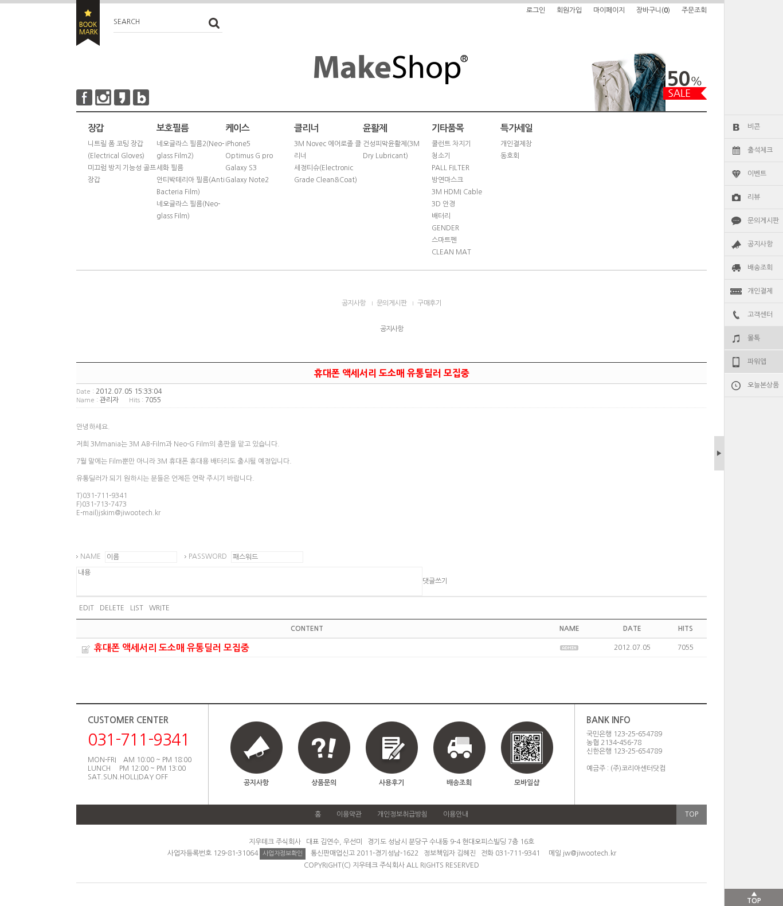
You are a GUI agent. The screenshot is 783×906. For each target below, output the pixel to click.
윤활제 (375, 128)
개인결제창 (516, 143)
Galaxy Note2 (247, 180)
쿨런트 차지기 (451, 143)
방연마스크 (447, 180)
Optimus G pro (249, 155)
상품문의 (323, 782)
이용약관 (349, 814)
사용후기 (391, 782)
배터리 (441, 216)
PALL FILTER (450, 167)
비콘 (753, 126)
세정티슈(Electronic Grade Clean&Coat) (325, 173)
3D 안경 (443, 204)
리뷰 (753, 197)
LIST (136, 608)
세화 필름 (169, 167)
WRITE (159, 608)
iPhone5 (237, 143)
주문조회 (694, 10)
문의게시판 (763, 220)
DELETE (112, 608)
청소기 (441, 155)
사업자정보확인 (283, 853)
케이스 (237, 128)
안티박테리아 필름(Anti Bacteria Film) (190, 186)
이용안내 (455, 814)
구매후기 (429, 303)
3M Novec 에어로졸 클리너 (327, 149)
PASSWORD (208, 556)
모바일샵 (526, 782)
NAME (90, 556)
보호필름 (172, 128)
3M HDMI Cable (457, 192)
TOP (691, 814)
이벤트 (756, 173)
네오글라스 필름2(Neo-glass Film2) (190, 149)
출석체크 (760, 150)
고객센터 (760, 314)
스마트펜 (444, 240)
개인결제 (760, 291)
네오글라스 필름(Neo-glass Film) (188, 210)
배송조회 (760, 267)
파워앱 (756, 361)
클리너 (306, 128)
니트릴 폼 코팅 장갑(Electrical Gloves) (116, 149)
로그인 (535, 10)
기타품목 (448, 128)
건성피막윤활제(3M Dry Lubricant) (391, 149)
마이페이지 (609, 10)
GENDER (445, 228)
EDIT (86, 608)
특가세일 (516, 128)
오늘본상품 (763, 385)
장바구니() (653, 10)
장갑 (96, 128)
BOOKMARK (88, 23)
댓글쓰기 (435, 581)
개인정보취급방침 (402, 814)
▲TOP (754, 897)
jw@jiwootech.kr (589, 853)
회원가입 (569, 10)
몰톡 (753, 338)
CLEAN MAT (451, 252)
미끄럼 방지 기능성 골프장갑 (122, 173)
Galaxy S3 (241, 167)
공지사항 (760, 244)
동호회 (509, 155)
